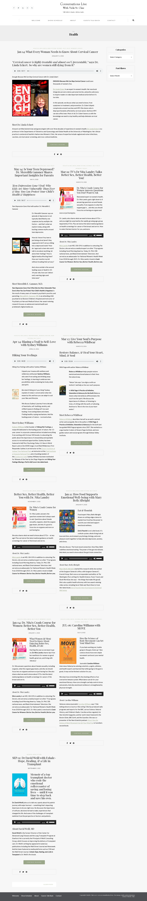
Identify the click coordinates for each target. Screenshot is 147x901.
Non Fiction (52, 48)
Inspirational (33, 335)
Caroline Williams (84, 704)
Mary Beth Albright (66, 569)
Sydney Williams (18, 427)
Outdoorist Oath (21, 457)
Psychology (42, 165)
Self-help (66, 48)
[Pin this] (61, 154)
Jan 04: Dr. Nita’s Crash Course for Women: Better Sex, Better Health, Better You (34, 626)
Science (59, 48)
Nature (47, 335)
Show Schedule (55, 20)
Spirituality (95, 335)
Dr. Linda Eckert (59, 89)
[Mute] (95, 235)
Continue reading (57, 144)
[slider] (99, 235)
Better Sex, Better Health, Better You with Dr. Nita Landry (34, 495)
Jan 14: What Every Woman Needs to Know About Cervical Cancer (57, 52)
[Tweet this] (58, 154)
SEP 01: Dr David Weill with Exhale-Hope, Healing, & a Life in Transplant (34, 761)
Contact (111, 20)
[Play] (62, 235)
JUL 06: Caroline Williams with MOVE (81, 626)
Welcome (36, 20)
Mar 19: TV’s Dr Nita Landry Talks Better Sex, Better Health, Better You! (81, 175)
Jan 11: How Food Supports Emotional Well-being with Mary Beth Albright (81, 497)
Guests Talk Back (92, 20)
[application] (81, 235)
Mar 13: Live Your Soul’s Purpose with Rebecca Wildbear (81, 340)
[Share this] (54, 154)
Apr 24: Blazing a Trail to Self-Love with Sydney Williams (34, 343)
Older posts (48, 884)
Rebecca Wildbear (65, 419)
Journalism (79, 619)
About (73, 20)
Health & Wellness (40, 48)
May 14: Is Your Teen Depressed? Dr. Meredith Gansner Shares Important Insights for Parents (34, 172)
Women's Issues (76, 48)
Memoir (42, 335)
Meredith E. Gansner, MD (29, 296)
